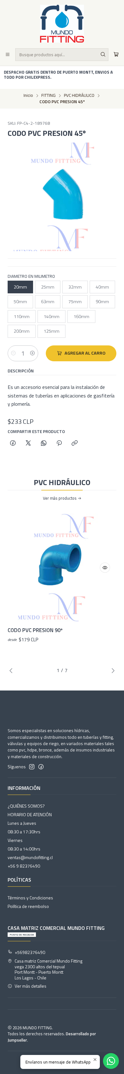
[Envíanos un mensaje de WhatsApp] (111, 1061)
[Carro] (116, 54)
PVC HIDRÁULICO (79, 95)
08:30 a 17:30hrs (24, 831)
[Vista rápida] (105, 568)
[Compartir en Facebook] (13, 443)
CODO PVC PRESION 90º (35, 630)
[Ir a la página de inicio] (62, 24)
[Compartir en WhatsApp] (43, 443)
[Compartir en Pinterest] (59, 443)
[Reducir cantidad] (13, 353)
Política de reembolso (28, 906)
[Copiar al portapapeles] (74, 443)
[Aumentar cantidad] (32, 353)
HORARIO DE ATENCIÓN (30, 814)
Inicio (28, 95)
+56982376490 (30, 952)
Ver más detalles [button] (30, 986)
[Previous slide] (12, 670)
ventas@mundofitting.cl (30, 857)
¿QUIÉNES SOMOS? (26, 806)
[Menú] (7, 54)
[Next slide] (111, 670)
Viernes (15, 840)
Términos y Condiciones (30, 897)
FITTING (48, 95)
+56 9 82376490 (24, 866)
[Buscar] (103, 54)
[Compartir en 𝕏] (28, 443)
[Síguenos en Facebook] (41, 767)
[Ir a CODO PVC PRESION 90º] (62, 567)
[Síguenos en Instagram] (32, 767)
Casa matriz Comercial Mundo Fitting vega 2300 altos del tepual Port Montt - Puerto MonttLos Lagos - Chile (48, 969)
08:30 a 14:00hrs (24, 848)
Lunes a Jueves (22, 823)
